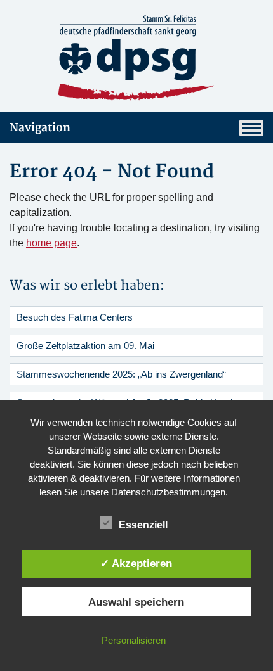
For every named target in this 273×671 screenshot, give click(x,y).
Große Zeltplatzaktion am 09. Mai (85, 345)
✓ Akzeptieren (136, 563)
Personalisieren (134, 640)
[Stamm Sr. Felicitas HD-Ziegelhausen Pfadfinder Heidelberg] (136, 58)
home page (51, 243)
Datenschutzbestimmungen (168, 492)
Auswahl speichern (136, 602)
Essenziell (143, 525)
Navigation (40, 127)
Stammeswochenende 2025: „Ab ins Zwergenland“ (121, 374)
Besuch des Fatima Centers (75, 317)
